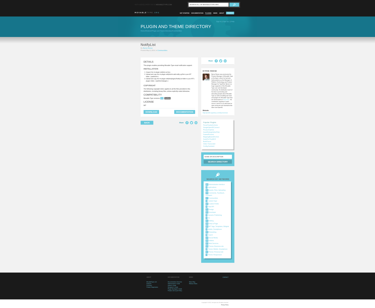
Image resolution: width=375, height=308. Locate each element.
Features (148, 283)
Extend (148, 31)
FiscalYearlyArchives (210, 125)
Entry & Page (212, 223)
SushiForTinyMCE (209, 139)
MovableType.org (147, 12)
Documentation (197, 13)
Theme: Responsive (214, 255)
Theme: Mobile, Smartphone (216, 249)
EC (208, 218)
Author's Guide (172, 285)
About (221, 13)
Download (151, 112)
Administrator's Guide (174, 283)
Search (209, 235)
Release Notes (193, 283)
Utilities (210, 240)
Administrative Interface (215, 184)
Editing (210, 221)
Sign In (218, 21)
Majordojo (226, 99)
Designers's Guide (173, 287)
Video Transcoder (209, 144)
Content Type (211, 201)
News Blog (192, 282)
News (215, 13)
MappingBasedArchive (211, 137)
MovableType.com (164, 4)
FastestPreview (208, 134)
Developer (211, 212)
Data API (210, 206)
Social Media (212, 238)
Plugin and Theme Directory (161, 31)
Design (210, 209)
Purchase (149, 285)
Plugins (208, 13)
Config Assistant (208, 146)
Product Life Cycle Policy (175, 290)
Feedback (230, 13)
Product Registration (152, 287)
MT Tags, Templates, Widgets (217, 226)
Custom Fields (212, 204)
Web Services (212, 243)
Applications (211, 187)
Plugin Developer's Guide (175, 289)
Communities (177, 31)
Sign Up (226, 21)
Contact (226, 277)
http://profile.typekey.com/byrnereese (215, 113)
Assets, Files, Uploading (215, 190)
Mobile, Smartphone (214, 229)
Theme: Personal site (214, 252)
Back (147, 123)
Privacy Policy (225, 305)
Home (143, 31)
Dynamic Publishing (214, 215)
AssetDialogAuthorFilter (211, 132)
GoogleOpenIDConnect (211, 127)
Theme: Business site (215, 246)
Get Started (184, 13)
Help (232, 21)
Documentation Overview (175, 282)
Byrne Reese (148, 48)
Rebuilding (211, 232)
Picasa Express (208, 130)
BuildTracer (207, 141)
